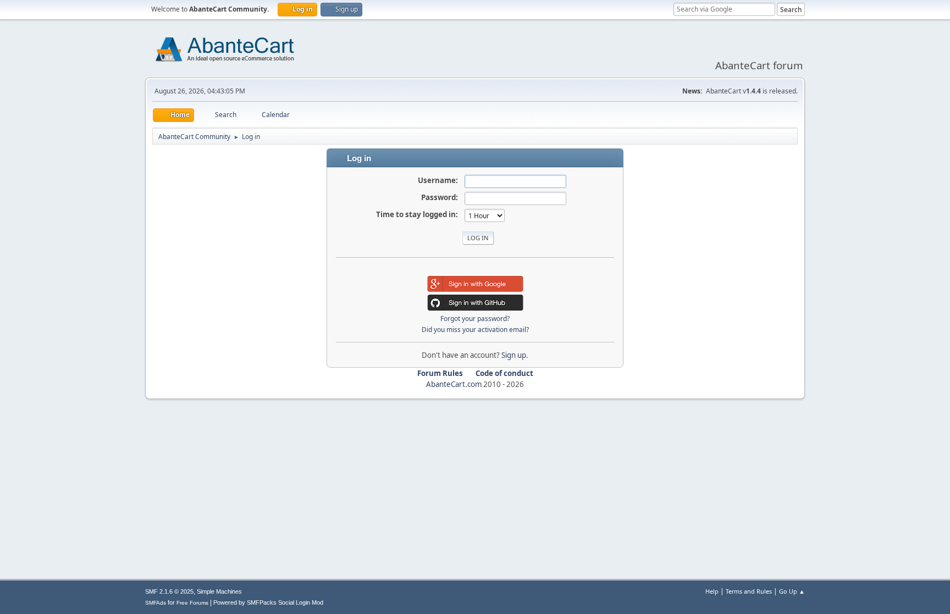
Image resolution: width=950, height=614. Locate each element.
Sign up (513, 355)
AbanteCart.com (454, 384)
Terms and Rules (749, 591)
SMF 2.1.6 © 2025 (169, 591)
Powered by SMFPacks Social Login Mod (268, 602)
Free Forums (192, 603)
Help (712, 591)
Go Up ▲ (792, 591)
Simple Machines (219, 591)
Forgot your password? (475, 318)
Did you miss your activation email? (475, 329)
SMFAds (155, 603)
